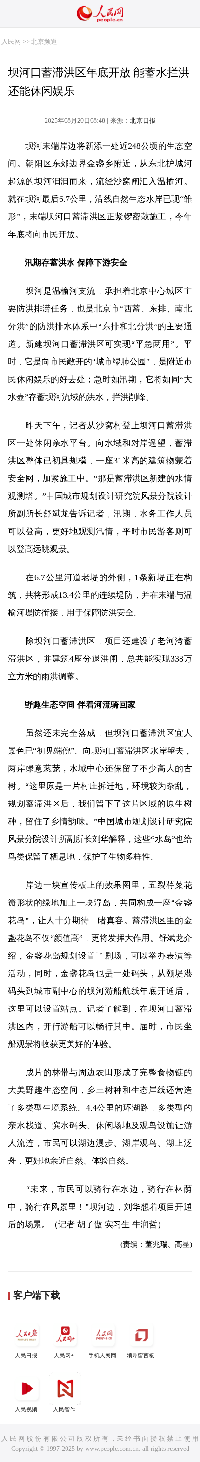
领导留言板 (140, 1355)
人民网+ (64, 1355)
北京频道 (44, 41)
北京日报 (143, 120)
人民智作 (64, 1409)
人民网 (11, 41)
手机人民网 (102, 1355)
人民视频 (26, 1409)
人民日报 (26, 1355)
